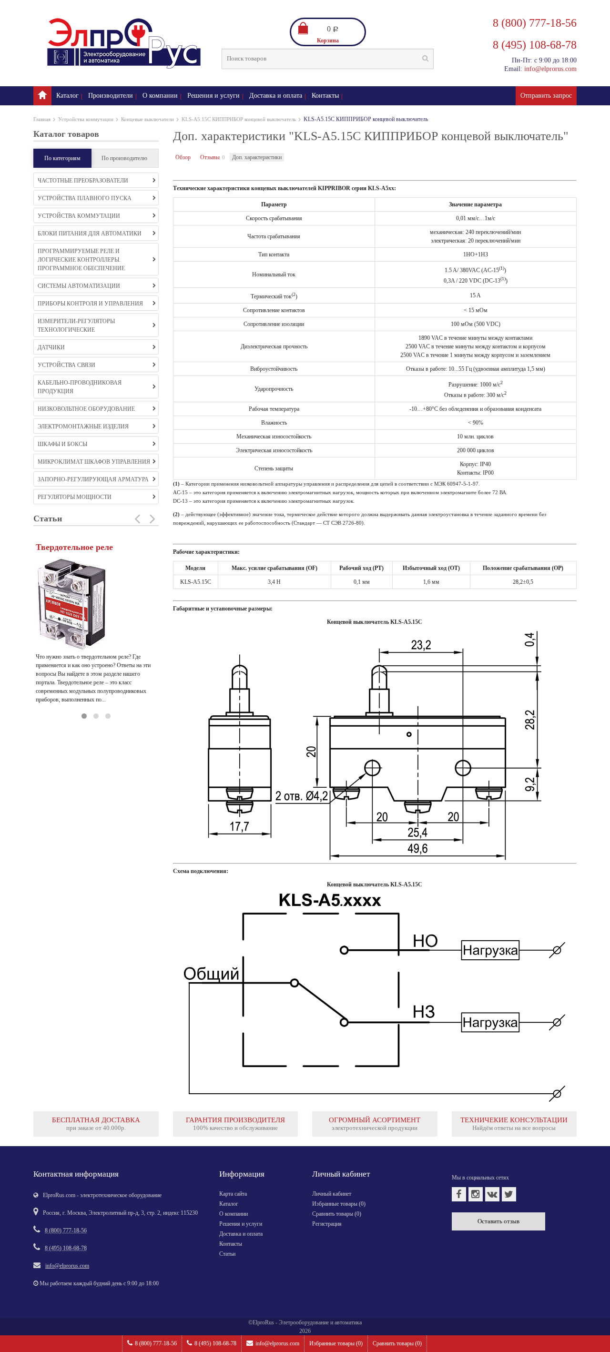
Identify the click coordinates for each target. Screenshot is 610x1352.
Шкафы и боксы (62, 444)
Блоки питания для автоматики (90, 233)
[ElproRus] (42, 95)
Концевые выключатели (147, 119)
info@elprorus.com (277, 1343)
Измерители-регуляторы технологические (76, 325)
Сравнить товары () (397, 1343)
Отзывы (210, 157)
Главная (42, 119)
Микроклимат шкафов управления (94, 461)
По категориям (62, 158)
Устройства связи (66, 365)
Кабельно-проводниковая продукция (80, 387)
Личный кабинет (331, 1193)
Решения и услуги (213, 95)
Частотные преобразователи (83, 180)
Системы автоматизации (79, 286)
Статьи (227, 1253)
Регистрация (327, 1223)
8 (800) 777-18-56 (156, 1343)
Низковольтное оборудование (86, 409)
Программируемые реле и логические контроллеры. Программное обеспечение (81, 260)
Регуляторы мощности (75, 497)
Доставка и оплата (275, 95)
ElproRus (263, 1322)
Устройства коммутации (85, 119)
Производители (110, 95)
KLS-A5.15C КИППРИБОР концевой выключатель (239, 119)
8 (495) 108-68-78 (215, 1343)
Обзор (183, 157)
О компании (160, 95)
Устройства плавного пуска (85, 198)
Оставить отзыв (498, 1221)
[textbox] (328, 59)
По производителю (124, 158)
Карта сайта (233, 1193)
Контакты (325, 95)
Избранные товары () (336, 1343)
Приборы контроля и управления (90, 303)
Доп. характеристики (257, 157)
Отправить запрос (546, 95)
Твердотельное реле (74, 547)
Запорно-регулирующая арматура (93, 479)
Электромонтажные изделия (83, 426)
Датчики (51, 347)
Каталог (67, 95)
